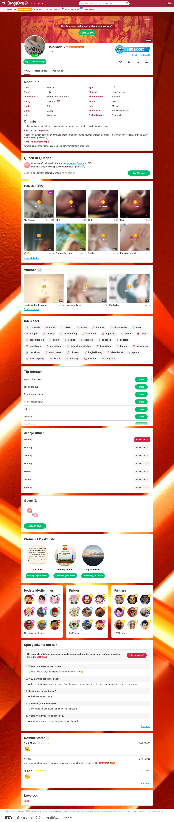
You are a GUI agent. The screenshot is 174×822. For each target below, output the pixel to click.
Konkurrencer (72, 9)
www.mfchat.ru (35, 811)
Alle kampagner (54, 9)
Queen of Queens (75, 163)
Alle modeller (9, 9)
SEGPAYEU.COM (61, 811)
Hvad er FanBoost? (141, 55)
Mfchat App (90, 9)
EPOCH (50, 811)
